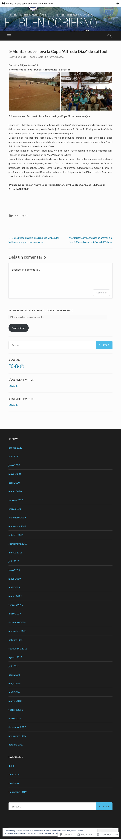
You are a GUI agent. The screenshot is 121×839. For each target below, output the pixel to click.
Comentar (101, 292)
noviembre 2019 (17, 526)
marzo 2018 (15, 700)
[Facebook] (16, 366)
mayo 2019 (15, 578)
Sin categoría (21, 215)
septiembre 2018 (18, 648)
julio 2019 (14, 561)
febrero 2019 (16, 604)
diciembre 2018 (17, 622)
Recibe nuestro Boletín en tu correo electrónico (41, 310)
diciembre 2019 (17, 517)
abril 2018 (14, 692)
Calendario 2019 (17, 791)
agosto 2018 (15, 657)
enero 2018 (15, 718)
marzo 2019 (15, 596)
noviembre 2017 (17, 735)
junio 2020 (14, 465)
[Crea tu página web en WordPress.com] (60, 3)
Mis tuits (13, 385)
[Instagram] (22, 366)
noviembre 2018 (17, 630)
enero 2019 (15, 613)
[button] (34, 91)
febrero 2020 (16, 500)
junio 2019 (14, 569)
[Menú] (9, 36)
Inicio (11, 765)
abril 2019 (14, 587)
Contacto (14, 782)
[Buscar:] (60, 345)
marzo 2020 (15, 491)
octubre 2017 (16, 744)
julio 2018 (14, 665)
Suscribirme (18, 327)
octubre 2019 (16, 534)
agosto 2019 (15, 552)
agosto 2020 (15, 447)
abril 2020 (14, 482)
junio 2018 (14, 674)
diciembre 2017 (17, 726)
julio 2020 (14, 456)
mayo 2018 (15, 683)
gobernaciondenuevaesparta (47, 57)
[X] (11, 366)
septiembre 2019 (18, 543)
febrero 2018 (16, 709)
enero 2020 (15, 508)
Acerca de (14, 774)
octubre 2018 (16, 639)
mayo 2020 (15, 473)
